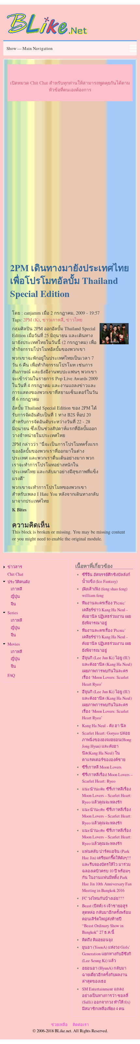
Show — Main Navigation (30, 48)
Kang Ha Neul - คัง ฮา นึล (104, 725)
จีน (13, 604)
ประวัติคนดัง (18, 581)
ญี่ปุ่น (15, 596)
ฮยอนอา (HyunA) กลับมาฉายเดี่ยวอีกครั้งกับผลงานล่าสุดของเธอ (104, 974)
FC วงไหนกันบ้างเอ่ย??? (103, 898)
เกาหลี (16, 589)
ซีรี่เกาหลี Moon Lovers (101, 767)
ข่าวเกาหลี (52, 320)
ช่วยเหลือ (59, 1024)
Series (12, 612)
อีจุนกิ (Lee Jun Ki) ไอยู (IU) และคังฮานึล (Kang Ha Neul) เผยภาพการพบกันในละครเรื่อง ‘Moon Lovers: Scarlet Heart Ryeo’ (107, 671)
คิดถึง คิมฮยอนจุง (97, 940)
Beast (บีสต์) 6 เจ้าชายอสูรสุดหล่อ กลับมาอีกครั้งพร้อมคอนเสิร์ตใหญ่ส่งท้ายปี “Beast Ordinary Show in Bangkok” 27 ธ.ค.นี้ (106, 919)
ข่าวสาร (14, 566)
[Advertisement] (70, 182)
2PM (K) (31, 320)
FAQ (11, 675)
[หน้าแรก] (47, 35)
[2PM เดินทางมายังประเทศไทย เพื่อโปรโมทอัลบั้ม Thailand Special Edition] (114, 342)
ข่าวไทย (74, 320)
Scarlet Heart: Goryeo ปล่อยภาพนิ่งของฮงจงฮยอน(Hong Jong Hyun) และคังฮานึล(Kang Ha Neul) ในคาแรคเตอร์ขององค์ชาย (106, 746)
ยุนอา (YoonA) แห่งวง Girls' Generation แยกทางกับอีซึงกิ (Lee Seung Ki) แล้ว (106, 953)
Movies (13, 644)
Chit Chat (15, 574)
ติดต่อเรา (81, 1024)
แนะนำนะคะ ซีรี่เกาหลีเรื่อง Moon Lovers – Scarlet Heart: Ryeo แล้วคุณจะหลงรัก (107, 795)
